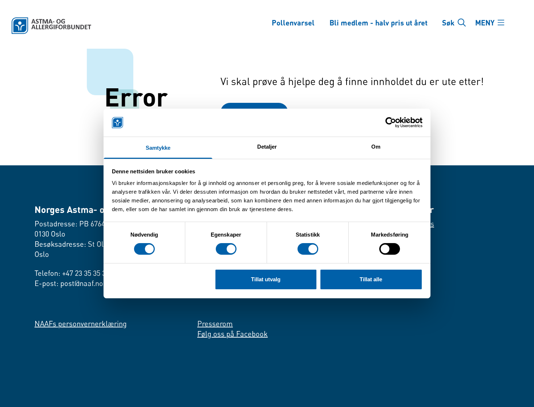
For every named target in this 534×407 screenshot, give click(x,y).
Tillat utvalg (265, 279)
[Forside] (131, 25)
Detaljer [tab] (267, 147)
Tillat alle (371, 279)
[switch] (226, 249)
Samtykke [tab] (158, 148)
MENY (484, 22)
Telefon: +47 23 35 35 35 (72, 273)
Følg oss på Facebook (232, 333)
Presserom (215, 323)
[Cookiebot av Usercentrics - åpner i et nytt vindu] (390, 122)
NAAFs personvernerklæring (81, 323)
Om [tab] (375, 147)
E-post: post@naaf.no (69, 283)
